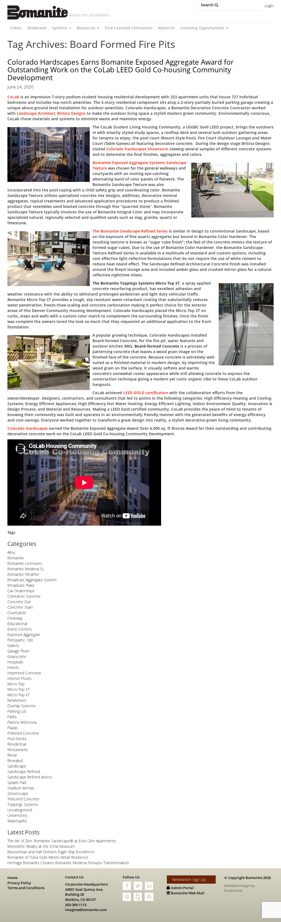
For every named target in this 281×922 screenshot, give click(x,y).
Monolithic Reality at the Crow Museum (41, 846)
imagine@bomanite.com (86, 909)
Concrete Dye (19, 601)
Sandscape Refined (23, 771)
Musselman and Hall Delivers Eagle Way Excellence (50, 851)
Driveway (15, 618)
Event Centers (19, 629)
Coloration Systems (24, 596)
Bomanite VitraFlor (23, 574)
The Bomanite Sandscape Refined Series (130, 231)
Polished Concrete (23, 733)
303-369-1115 (75, 904)
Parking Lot (16, 711)
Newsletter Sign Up (189, 879)
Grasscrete (16, 656)
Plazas (12, 727)
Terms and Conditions (25, 887)
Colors (16, 27)
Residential (16, 744)
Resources (87, 27)
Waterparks (17, 820)
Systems (60, 27)
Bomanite (15, 557)
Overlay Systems (21, 705)
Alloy (11, 552)
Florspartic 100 (20, 640)
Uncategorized (19, 809)
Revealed (15, 760)
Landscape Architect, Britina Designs (51, 113)
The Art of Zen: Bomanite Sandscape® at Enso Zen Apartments (61, 840)
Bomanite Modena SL (25, 568)
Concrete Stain (20, 607)
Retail (12, 755)
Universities (17, 815)
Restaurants (17, 749)
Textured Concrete (23, 798)
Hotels (13, 667)
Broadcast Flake (21, 585)
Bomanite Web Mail (187, 892)
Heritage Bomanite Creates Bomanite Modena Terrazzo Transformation (68, 862)
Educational (17, 623)
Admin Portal (182, 887)
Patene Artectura (21, 722)
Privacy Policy (19, 882)
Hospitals (15, 662)
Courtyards (16, 612)
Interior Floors (19, 678)
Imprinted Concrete (24, 672)
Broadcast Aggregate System (32, 579)
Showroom (37, 27)
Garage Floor (18, 651)
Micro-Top (15, 683)
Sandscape (16, 766)
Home (12, 877)
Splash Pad (16, 782)
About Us (166, 27)
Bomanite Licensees (24, 563)
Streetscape (17, 793)
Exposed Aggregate (23, 634)
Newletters (16, 700)
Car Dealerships (21, 590)
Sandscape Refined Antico (29, 777)
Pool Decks (17, 738)
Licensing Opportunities (203, 27)
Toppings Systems (22, 804)
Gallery (13, 645)
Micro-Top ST (18, 689)
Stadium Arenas (20, 788)
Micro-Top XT (18, 694)
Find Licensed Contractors (129, 27)
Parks (12, 716)
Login (269, 5)
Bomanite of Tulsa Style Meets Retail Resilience (47, 857)
